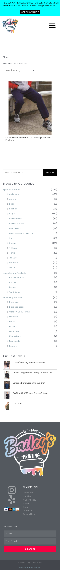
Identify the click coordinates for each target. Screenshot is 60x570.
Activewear (14, 194)
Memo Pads (15, 336)
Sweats (12, 243)
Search (50, 172)
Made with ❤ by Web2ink (30, 567)
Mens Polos (15, 228)
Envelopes (14, 316)
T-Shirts (13, 248)
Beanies (13, 208)
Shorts (12, 238)
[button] (52, 25)
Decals (12, 287)
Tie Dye (13, 257)
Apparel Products (11, 189)
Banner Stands (16, 277)
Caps (12, 213)
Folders (13, 326)
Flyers (12, 321)
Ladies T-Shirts (16, 223)
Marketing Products (12, 297)
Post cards (14, 341)
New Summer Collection (21, 233)
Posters (13, 346)
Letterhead (14, 331)
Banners (13, 282)
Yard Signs (14, 292)
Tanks (12, 253)
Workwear (14, 262)
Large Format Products (14, 273)
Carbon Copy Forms (19, 311)
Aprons (12, 199)
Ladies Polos (15, 218)
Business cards (16, 307)
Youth (12, 267)
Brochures (14, 302)
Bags (11, 204)
